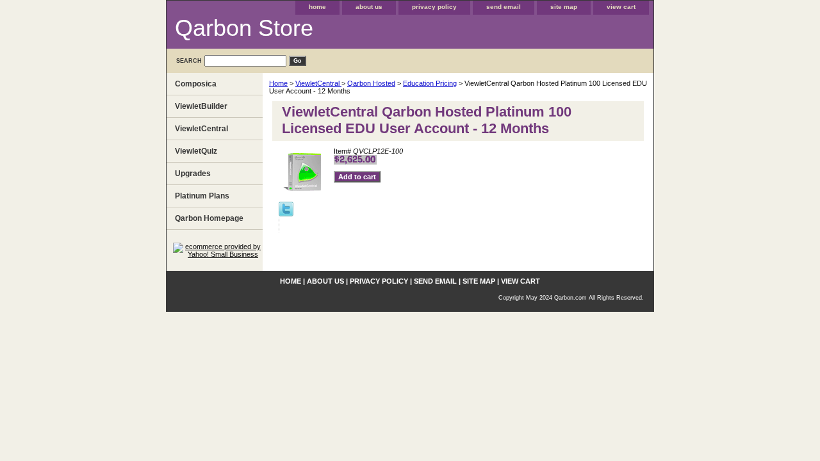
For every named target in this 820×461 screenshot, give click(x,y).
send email (503, 6)
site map (563, 6)
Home (278, 83)
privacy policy (434, 6)
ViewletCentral (318, 83)
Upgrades (193, 173)
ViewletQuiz (196, 151)
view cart (621, 6)
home (317, 6)
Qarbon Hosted (371, 83)
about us (369, 6)
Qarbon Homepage (209, 218)
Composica (196, 83)
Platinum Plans (202, 195)
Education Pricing (430, 83)
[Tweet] (286, 214)
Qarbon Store (244, 28)
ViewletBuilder (201, 106)
